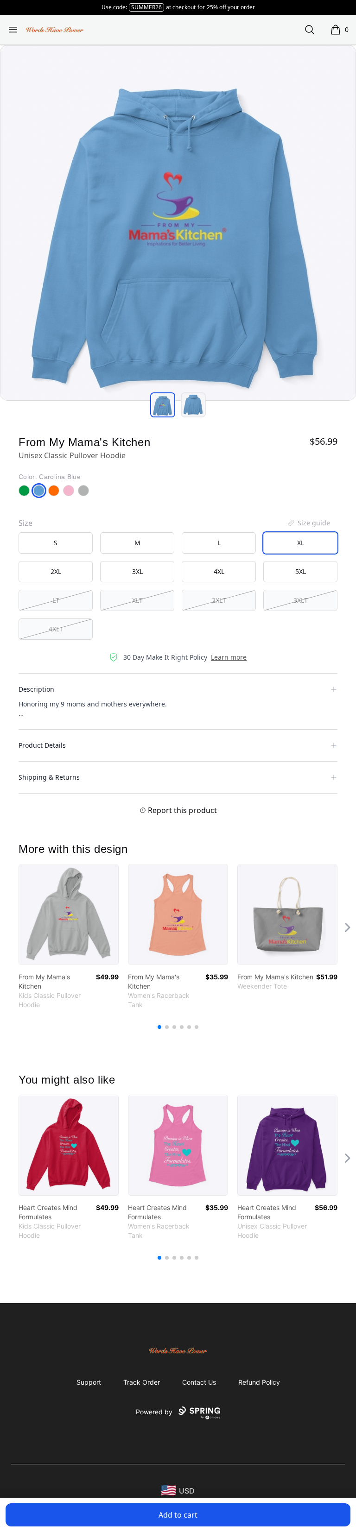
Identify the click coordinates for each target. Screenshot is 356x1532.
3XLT (300, 600)
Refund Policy (259, 1382)
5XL (300, 571)
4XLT (56, 628)
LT (55, 600)
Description (36, 689)
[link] (68, 914)
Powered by (154, 1412)
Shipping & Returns (49, 777)
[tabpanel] (178, 223)
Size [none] (25, 523)
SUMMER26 (146, 7)
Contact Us (199, 1382)
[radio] (56, 543)
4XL (219, 571)
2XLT (219, 600)
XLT (137, 600)
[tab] (162, 404)
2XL (56, 571)
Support (88, 1382)
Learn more (229, 657)
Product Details (42, 745)
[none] (308, 523)
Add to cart (178, 1515)
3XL (137, 571)
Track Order (141, 1382)
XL (300, 542)
